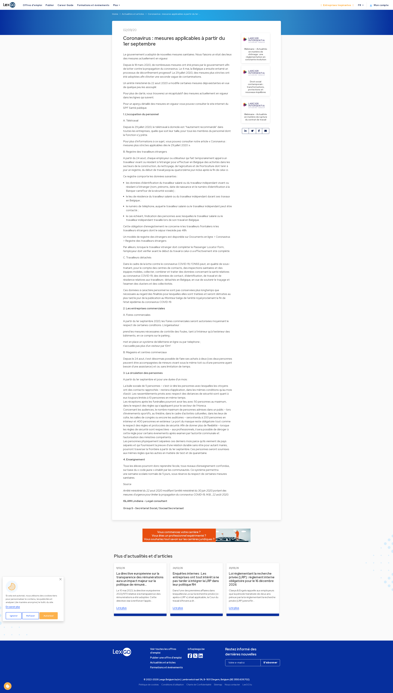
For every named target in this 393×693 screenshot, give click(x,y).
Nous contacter (232, 684)
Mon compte (381, 5)
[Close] (60, 579)
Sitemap (218, 684)
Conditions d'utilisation (172, 684)
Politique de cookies (149, 684)
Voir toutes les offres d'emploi (163, 650)
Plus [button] (115, 5)
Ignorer (14, 615)
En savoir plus (13, 606)
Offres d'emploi (32, 5)
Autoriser (49, 615)
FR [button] (360, 5)
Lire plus (121, 608)
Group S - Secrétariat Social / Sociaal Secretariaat (153, 508)
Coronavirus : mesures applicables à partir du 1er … (174, 14)
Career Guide (65, 5)
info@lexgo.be (196, 649)
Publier (50, 5)
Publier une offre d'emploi (166, 657)
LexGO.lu (247, 684)
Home (115, 14)
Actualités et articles (133, 14)
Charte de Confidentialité (198, 684)
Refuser (30, 615)
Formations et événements (93, 5)
